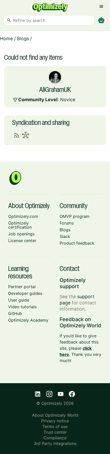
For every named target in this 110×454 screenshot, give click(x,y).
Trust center (55, 432)
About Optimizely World (55, 415)
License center (22, 240)
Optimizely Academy (28, 320)
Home (6, 38)
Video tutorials (22, 306)
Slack (65, 236)
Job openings (21, 233)
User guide (18, 300)
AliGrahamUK (55, 90)
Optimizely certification (20, 225)
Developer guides (25, 293)
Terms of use (55, 426)
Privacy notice (55, 420)
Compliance (55, 437)
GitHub (15, 313)
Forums (67, 223)
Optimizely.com (23, 216)
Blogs (23, 38)
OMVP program (75, 216)
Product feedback (77, 243)
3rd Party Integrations (55, 443)
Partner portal (22, 286)
